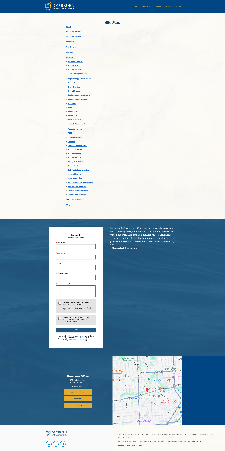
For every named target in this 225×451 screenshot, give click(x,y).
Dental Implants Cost (78, 73)
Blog (68, 205)
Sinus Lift (72, 83)
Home (68, 26)
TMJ (70, 133)
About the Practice (73, 36)
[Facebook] (56, 444)
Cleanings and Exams (76, 149)
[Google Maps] (49, 444)
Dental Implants (74, 69)
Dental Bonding (74, 153)
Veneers (71, 141)
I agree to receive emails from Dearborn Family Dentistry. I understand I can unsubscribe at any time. (77, 319)
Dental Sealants (74, 157)
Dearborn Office (78, 376)
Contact (167, 6)
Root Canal (72, 115)
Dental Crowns (74, 65)
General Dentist (74, 174)
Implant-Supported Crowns (79, 95)
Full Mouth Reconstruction (78, 170)
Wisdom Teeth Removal (77, 145)
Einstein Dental (195, 441)
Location (157, 6)
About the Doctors (73, 31)
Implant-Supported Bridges (79, 99)
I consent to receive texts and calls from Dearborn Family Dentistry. (77, 306)
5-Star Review (130, 248)
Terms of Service (77, 340)
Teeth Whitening (75, 129)
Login (140, 445)
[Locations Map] (147, 390)
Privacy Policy (131, 445)
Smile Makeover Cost (78, 124)
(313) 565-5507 (79, 336)
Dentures (72, 103)
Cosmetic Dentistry (75, 61)
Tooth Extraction (74, 137)
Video (134, 6)
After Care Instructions (75, 199)
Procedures (70, 41)
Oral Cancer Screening (77, 186)
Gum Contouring (75, 178)
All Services (70, 57)
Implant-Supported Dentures (80, 78)
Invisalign (72, 107)
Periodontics (73, 111)
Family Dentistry (74, 166)
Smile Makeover (74, 119)
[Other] (63, 444)
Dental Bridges (74, 91)
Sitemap (121, 445)
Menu (176, 6)
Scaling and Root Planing (78, 190)
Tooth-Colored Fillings (77, 194)
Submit (75, 330)
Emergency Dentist (75, 161)
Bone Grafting (74, 87)
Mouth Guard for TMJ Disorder (80, 182)
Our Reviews (71, 47)
